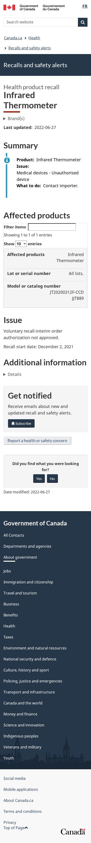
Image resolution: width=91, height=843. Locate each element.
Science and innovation (24, 725)
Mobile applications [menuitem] (21, 789)
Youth (9, 758)
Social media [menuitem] (15, 778)
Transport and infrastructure (29, 692)
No (52, 478)
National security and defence (30, 659)
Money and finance (20, 714)
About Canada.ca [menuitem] (18, 800)
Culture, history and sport (26, 670)
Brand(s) (16, 118)
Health (34, 37)
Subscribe (23, 423)
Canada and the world (23, 703)
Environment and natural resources (35, 648)
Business (11, 604)
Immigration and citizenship (28, 582)
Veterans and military (22, 747)
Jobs (7, 571)
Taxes (8, 637)
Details (14, 374)
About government (20, 557)
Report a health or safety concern (37, 440)
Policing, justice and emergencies (33, 681)
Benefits (11, 615)
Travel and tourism (20, 593)
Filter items (15, 227)
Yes (39, 478)
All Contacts (14, 535)
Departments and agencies (27, 546)
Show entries (23, 243)
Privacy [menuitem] (10, 822)
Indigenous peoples (21, 736)
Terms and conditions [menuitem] (23, 811)
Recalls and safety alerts (29, 48)
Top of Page (14, 827)
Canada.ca (13, 37)
